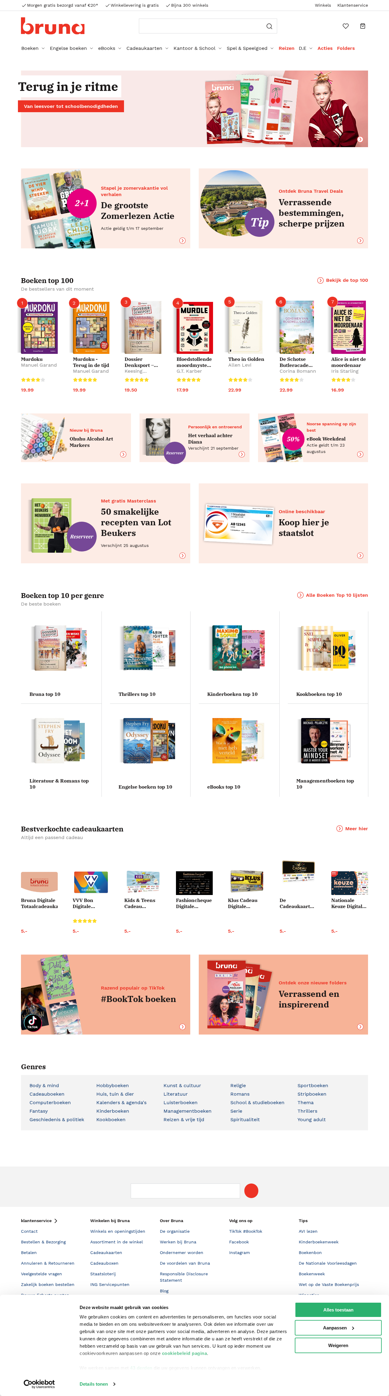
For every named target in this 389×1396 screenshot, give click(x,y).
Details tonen (94, 1384)
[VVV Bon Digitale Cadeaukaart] (91, 882)
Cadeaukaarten (144, 48)
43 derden (141, 1367)
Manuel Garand (39, 365)
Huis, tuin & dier (115, 1094)
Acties (325, 48)
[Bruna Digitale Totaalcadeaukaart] (39, 883)
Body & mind (44, 1085)
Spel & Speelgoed (247, 48)
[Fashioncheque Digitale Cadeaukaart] (194, 883)
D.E (302, 48)
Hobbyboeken (112, 1085)
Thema (306, 1102)
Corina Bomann (298, 371)
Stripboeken (312, 1094)
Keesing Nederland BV (141, 374)
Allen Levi (239, 365)
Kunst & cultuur (182, 1085)
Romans (240, 1094)
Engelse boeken (68, 48)
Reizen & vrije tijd (184, 1119)
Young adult (312, 1119)
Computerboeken (50, 1102)
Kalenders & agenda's (121, 1102)
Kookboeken (111, 1119)
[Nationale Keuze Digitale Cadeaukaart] (349, 883)
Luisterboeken (181, 1102)
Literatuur (176, 1094)
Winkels (323, 5)
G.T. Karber (189, 371)
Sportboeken (313, 1085)
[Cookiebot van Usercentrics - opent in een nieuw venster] (39, 1384)
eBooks (106, 48)
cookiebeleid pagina (184, 1353)
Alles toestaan (338, 1309)
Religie (238, 1085)
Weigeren (338, 1345)
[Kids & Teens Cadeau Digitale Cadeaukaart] (142, 882)
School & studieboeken (257, 1102)
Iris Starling (345, 371)
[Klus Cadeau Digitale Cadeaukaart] (246, 881)
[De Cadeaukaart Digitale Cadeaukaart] (298, 872)
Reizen (286, 48)
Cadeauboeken (46, 1094)
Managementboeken (188, 1111)
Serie (236, 1111)
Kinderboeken (112, 1111)
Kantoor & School (194, 48)
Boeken (30, 48)
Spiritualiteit (245, 1119)
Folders (346, 48)
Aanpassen (335, 1327)
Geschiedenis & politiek (56, 1119)
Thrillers (307, 1111)
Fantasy (38, 1111)
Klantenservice (352, 5)
